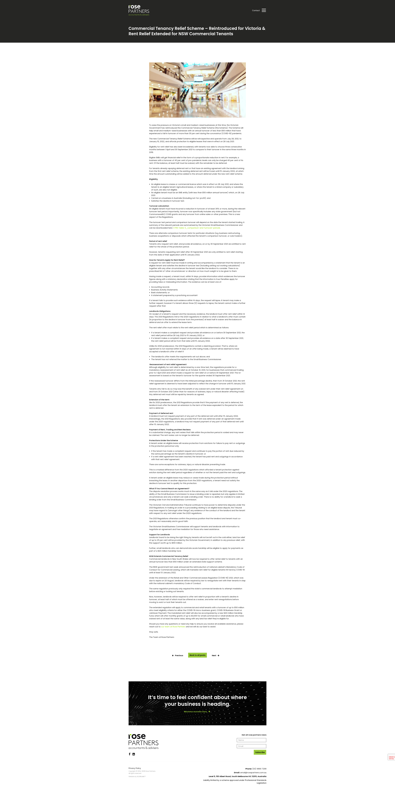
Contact (256, 10)
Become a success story (195, 711)
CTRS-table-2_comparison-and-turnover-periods (196, 228)
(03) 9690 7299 (259, 768)
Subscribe (260, 752)
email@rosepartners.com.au (253, 772)
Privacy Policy (135, 768)
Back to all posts (197, 655)
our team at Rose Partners (173, 626)
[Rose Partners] (139, 10)
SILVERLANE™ (141, 776)
